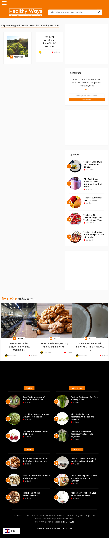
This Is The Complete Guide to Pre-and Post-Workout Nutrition (84, 478)
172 (87, 170)
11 (86, 240)
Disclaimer (67, 528)
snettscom (12, 356)
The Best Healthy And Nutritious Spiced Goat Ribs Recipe (94, 234)
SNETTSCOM (68, 522)
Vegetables (18, 57)
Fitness (20, 339)
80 (86, 203)
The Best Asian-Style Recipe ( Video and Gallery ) (93, 164)
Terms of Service (52, 528)
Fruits (91, 339)
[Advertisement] (89, 41)
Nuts (55, 339)
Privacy (40, 528)
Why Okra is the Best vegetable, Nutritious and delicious (82, 417)
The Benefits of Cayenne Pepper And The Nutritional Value (93, 217)
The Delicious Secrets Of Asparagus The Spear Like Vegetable (82, 434)
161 (87, 223)
